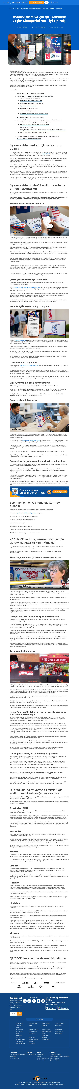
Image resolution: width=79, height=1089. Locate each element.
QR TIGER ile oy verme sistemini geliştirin (29, 139)
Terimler (53, 1052)
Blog (18, 9)
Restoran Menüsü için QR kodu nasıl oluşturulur (33, 1040)
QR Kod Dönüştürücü (46, 1038)
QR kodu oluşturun (37, 2)
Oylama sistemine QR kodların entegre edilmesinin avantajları (35, 96)
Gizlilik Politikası (54, 1058)
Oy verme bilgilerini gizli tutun (29, 108)
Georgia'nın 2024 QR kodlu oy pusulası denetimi (34, 124)
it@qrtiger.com (31, 1054)
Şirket (39, 1052)
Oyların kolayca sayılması (28, 106)
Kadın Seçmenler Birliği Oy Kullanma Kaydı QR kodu (35, 122)
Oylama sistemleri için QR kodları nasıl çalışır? (30, 93)
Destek (29, 1052)
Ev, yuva (12, 9)
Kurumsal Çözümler (43, 1058)
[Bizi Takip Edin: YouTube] (29, 1001)
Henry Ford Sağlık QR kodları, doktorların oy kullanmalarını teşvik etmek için (43, 130)
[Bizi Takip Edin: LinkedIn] (25, 1001)
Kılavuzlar (13, 1052)
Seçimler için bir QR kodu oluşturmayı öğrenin (30, 117)
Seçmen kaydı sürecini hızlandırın (30, 98)
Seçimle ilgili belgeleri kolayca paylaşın (31, 103)
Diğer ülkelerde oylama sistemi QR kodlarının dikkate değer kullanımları (38, 136)
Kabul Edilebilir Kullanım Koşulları (59, 1056)
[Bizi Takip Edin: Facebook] (39, 1001)
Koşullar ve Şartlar (55, 1054)
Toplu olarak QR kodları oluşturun (29, 365)
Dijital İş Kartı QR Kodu (46, 1024)
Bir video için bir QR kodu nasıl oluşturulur (33, 1031)
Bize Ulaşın (13, 1056)
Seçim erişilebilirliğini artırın (28, 111)
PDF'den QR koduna (20, 340)
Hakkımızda (40, 1054)
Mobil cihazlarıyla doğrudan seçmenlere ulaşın (34, 113)
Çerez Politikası (54, 1060)
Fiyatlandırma (41, 1060)
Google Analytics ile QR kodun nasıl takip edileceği (20, 1040)
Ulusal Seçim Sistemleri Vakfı (31, 440)
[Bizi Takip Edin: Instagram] (34, 1001)
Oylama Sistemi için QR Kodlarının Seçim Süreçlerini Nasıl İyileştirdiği (41, 9)
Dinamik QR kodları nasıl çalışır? (19, 1025)
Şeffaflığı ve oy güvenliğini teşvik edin (31, 101)
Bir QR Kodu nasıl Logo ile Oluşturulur (59, 1031)
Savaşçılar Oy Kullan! (26, 127)
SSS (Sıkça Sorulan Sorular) (18, 1054)
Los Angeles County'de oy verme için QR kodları (34, 132)
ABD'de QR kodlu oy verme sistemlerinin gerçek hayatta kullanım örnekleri (39, 120)
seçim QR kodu (46, 154)
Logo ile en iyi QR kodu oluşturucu (26, 513)
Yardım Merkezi (14, 1058)
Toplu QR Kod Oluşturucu (59, 1024)
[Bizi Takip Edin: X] (43, 1001)
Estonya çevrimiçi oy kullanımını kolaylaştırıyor (27, 287)
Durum (39, 1056)
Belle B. (25, 27)
